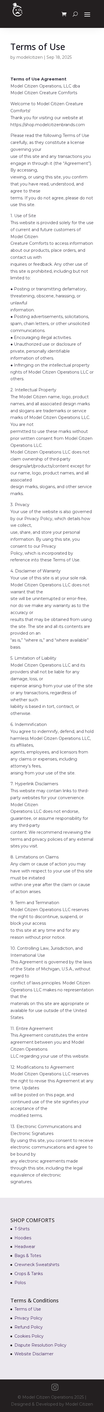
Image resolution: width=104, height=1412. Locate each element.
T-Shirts (21, 1228)
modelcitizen (29, 57)
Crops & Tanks (28, 1273)
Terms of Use (27, 1309)
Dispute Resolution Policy (40, 1345)
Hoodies (22, 1237)
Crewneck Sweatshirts (36, 1264)
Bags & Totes (27, 1255)
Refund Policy (28, 1327)
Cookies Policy (29, 1336)
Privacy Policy (28, 1318)
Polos (20, 1282)
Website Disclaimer (33, 1353)
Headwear (24, 1246)
